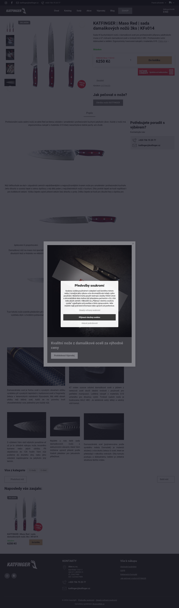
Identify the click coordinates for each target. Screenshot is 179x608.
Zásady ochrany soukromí (89, 310)
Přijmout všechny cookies (89, 317)
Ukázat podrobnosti (90, 323)
